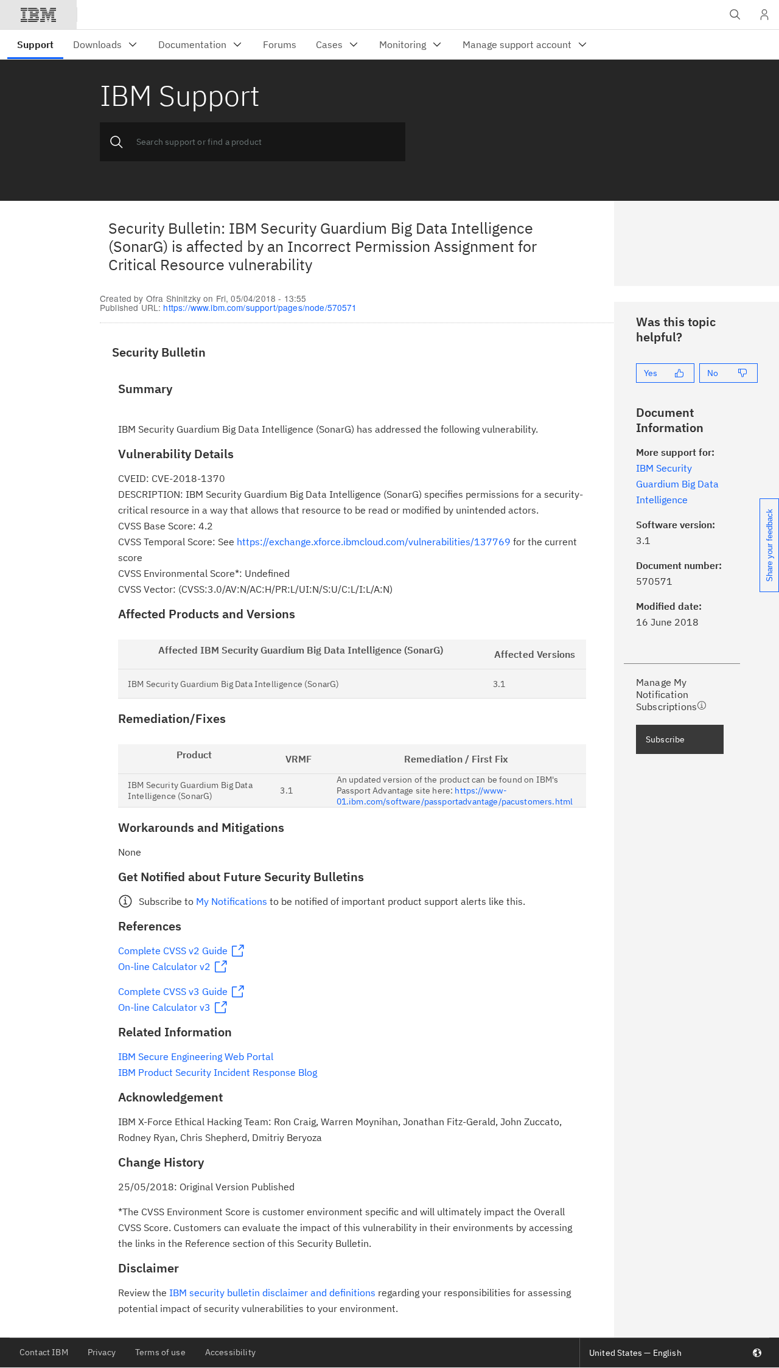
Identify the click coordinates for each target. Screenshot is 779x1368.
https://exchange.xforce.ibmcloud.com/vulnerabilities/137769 (374, 542)
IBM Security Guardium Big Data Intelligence (677, 484)
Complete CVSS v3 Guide (173, 991)
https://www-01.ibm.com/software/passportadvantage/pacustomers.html (455, 796)
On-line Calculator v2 (164, 966)
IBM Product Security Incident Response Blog (217, 1072)
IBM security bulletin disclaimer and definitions (272, 1292)
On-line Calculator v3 (164, 1007)
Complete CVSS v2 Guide (173, 950)
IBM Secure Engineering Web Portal (195, 1056)
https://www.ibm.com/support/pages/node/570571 (260, 307)
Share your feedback (769, 545)
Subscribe (665, 739)
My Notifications (231, 901)
